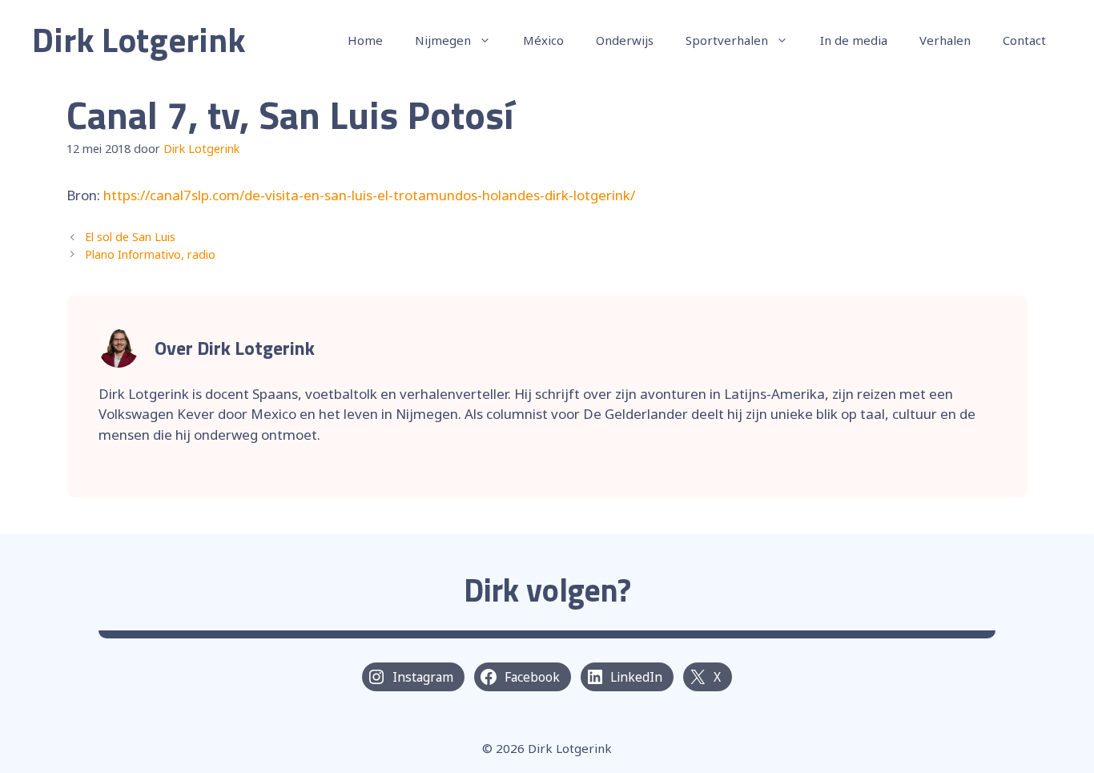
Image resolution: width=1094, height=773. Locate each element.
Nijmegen (443, 40)
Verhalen (945, 40)
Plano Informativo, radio (150, 254)
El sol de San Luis (130, 236)
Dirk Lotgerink (139, 39)
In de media (853, 40)
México (543, 40)
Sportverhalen (727, 40)
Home (365, 40)
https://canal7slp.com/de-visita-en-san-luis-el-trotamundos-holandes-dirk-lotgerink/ (369, 195)
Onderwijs (625, 40)
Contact (1024, 40)
